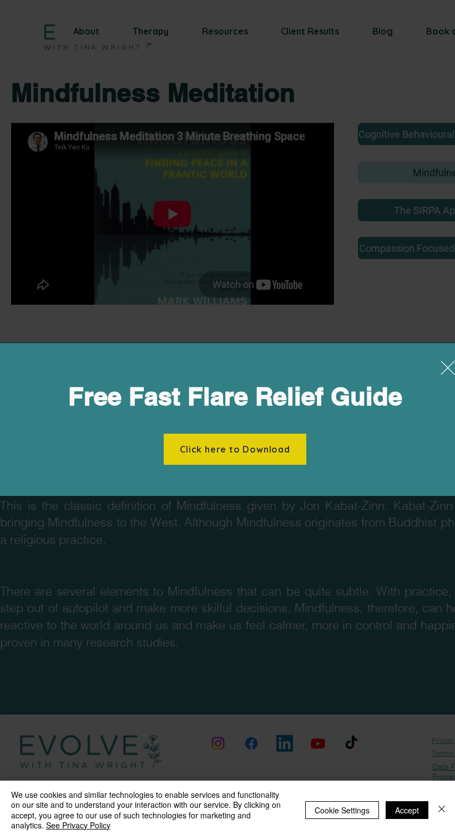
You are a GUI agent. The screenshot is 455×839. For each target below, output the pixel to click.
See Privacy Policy (78, 825)
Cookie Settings (342, 810)
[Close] (441, 810)
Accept (407, 810)
